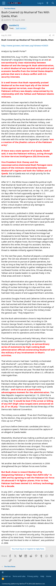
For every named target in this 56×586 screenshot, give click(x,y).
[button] (2, 572)
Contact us (6, 576)
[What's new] (47, 3)
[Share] (50, 35)
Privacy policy (32, 576)
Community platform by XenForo (23, 584)
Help (42, 576)
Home (48, 576)
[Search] (52, 3)
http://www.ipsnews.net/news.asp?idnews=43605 (24, 45)
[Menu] (4, 3)
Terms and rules (19, 576)
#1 (54, 35)
